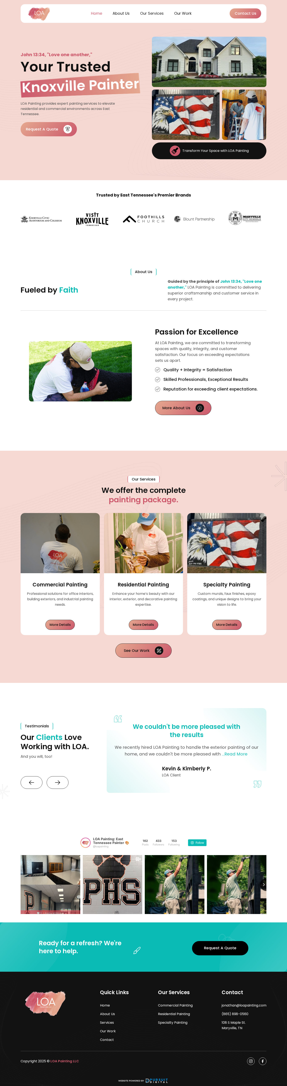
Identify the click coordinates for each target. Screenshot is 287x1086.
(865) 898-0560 (235, 1014)
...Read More (235, 754)
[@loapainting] (85, 843)
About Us (121, 13)
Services (107, 1022)
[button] (152, 13)
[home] (39, 13)
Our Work (183, 13)
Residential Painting (174, 1014)
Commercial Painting (175, 1005)
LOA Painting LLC (64, 1061)
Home (96, 13)
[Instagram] (251, 1061)
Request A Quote (220, 948)
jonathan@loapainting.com (244, 1005)
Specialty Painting (172, 1022)
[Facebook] (262, 1061)
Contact (107, 1039)
